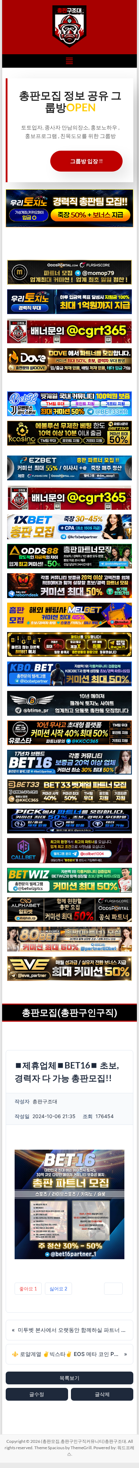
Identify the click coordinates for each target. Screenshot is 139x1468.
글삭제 (102, 1394)
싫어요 (58, 1288)
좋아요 (28, 1288)
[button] (69, 60)
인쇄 (113, 1288)
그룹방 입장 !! (86, 161)
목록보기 (69, 1378)
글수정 (36, 1394)
